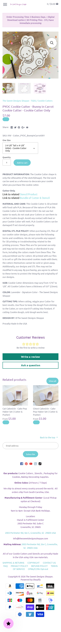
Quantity (7, 157)
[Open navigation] (5, 4)
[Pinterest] (26, 463)
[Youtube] (30, 463)
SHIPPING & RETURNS (13, 562)
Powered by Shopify (30, 579)
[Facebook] (21, 463)
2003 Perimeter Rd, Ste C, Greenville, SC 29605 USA (30, 532)
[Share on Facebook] (12, 126)
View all (52, 381)
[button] (52, 43)
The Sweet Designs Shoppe (39, 576)
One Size (7, 140)
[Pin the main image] (19, 126)
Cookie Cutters (45, 100)
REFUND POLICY (39, 565)
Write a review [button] (30, 356)
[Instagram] (35, 463)
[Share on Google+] (23, 126)
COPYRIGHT (33, 562)
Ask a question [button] (30, 365)
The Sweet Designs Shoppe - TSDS (19, 100)
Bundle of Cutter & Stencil (35, 197)
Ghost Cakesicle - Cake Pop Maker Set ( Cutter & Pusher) (45, 411)
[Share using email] (27, 126)
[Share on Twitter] (15, 126)
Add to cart (22, 162)
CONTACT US (49, 562)
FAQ (5, 565)
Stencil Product (28, 194)
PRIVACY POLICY (19, 565)
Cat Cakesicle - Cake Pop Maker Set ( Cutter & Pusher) (15, 411)
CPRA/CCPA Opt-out (38, 568)
